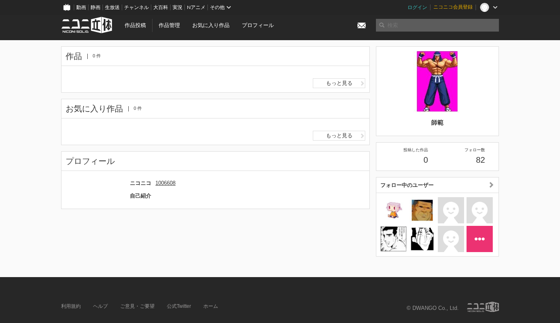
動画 (81, 7)
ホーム (210, 306)
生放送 (112, 7)
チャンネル (136, 7)
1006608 (165, 183)
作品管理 (169, 25)
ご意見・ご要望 (137, 306)
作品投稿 (135, 25)
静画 (95, 7)
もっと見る (339, 83)
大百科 (160, 7)
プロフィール (258, 25)
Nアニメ (196, 7)
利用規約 (71, 306)
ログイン (417, 7)
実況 (177, 7)
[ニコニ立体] (483, 307)
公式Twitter (179, 306)
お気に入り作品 (211, 25)
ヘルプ (100, 306)
